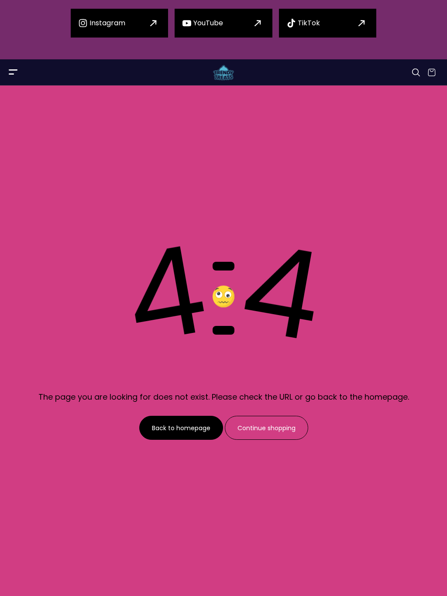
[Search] (416, 72)
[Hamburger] (13, 73)
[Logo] (223, 72)
